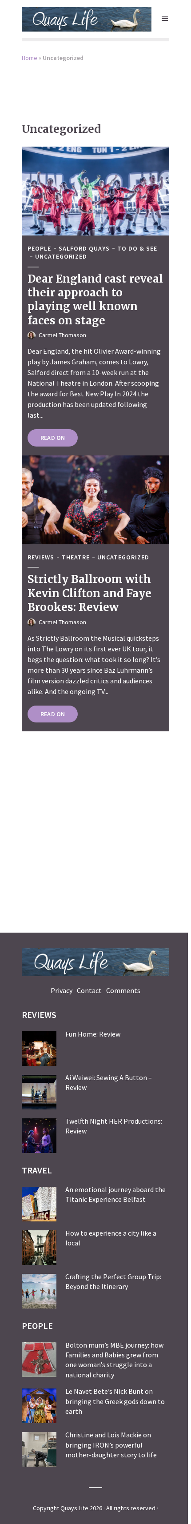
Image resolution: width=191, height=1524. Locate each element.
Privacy (61, 990)
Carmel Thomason (62, 335)
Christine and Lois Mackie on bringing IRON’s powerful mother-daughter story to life (111, 1444)
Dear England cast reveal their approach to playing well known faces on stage (95, 299)
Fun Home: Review (92, 1033)
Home (29, 58)
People (39, 248)
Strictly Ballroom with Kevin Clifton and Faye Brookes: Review (89, 593)
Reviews (41, 557)
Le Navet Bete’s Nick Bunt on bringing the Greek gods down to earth (115, 1401)
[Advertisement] (95, 86)
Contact (89, 990)
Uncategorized (61, 256)
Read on (52, 438)
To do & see (137, 248)
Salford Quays (84, 248)
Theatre (76, 557)
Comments (123, 990)
